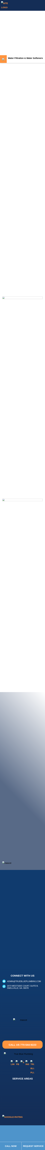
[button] (43, 5)
